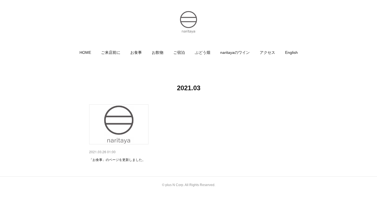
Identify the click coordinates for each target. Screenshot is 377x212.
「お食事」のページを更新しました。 (117, 159)
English (291, 52)
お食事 (136, 52)
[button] (85, 52)
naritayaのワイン (235, 52)
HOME (85, 52)
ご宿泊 (179, 52)
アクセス (267, 52)
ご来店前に (110, 52)
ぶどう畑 (202, 52)
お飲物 (157, 52)
